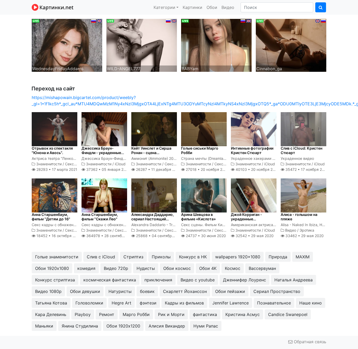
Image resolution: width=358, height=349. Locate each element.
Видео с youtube (198, 279)
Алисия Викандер (167, 326)
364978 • (110, 235)
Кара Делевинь (50, 314)
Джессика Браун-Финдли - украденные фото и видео (101, 152)
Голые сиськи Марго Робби (199, 150)
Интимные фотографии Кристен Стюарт (252, 150)
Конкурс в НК (193, 256)
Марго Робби (136, 314)
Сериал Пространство (276, 291)
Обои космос (177, 268)
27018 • (207, 169)
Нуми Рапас (205, 326)
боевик (147, 291)
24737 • (205, 235)
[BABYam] (216, 44)
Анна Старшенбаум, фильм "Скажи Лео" (100, 216)
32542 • (254, 235)
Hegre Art (121, 303)
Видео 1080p (48, 291)
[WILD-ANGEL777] (141, 44)
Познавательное (274, 303)
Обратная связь (309, 341)
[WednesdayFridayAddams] (67, 44)
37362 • (107, 169)
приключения (158, 279)
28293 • (56, 169)
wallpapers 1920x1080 (237, 256)
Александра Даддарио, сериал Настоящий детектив (152, 219)
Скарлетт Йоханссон (185, 291)
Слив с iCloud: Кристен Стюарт (301, 150)
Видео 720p (116, 268)
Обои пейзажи (230, 291)
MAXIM (303, 256)
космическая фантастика (109, 279)
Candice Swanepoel (287, 314)
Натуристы (120, 291)
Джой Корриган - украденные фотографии (246, 219)
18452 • (58, 235)
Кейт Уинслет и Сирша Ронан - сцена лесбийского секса (151, 152)
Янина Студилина (80, 326)
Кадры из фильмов (184, 303)
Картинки (192, 7)
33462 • (304, 235)
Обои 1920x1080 (52, 268)
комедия (86, 268)
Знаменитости (49, 164)
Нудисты (146, 268)
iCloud (120, 164)
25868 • (159, 235)
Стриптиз (133, 256)
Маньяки (44, 326)
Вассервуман (262, 268)
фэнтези (148, 303)
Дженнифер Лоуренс (244, 279)
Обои (212, 7)
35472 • (306, 169)
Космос (232, 268)
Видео (227, 7)
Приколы (161, 256)
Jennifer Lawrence (230, 303)
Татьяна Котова (51, 303)
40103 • (257, 169)
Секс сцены (75, 164)
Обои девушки (85, 291)
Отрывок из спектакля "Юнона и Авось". (52, 150)
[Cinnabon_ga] (291, 44)
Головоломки (89, 303)
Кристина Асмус (242, 314)
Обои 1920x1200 (123, 326)
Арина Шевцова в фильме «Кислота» (198, 216)
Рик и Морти (171, 314)
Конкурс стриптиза (55, 279)
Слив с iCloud (101, 256)
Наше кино (310, 303)
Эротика (307, 230)
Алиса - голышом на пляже (299, 216)
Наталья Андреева (293, 279)
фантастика (205, 314)
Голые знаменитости (56, 256)
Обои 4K (207, 268)
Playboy (83, 314)
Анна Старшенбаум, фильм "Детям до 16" (51, 216)
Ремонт (106, 314)
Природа (278, 256)
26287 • (158, 169)
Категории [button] (164, 7)
